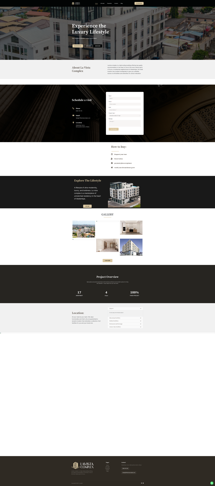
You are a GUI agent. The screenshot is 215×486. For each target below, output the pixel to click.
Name (110, 95)
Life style (102, 3)
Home (96, 3)
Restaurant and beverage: (116, 324)
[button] (125, 308)
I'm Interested (139, 3)
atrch (82, 483)
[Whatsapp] (211, 483)
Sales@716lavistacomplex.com (129, 472)
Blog (122, 3)
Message (110, 118)
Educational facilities (114, 318)
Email (110, 107)
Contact (116, 3)
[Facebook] (141, 483)
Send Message (114, 129)
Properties (109, 3)
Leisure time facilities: (115, 327)
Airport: (111, 308)
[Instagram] (143, 483)
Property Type (112, 113)
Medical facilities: (114, 321)
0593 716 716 (125, 468)
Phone (110, 101)
